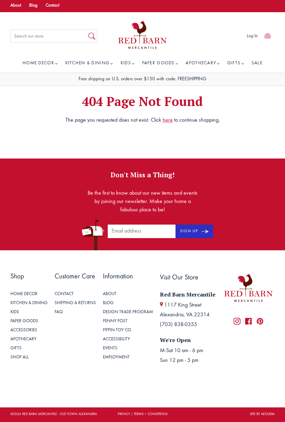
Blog (33, 5)
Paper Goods (158, 63)
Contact (52, 5)
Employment (116, 357)
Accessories (23, 330)
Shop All (19, 357)
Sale (257, 63)
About (15, 5)
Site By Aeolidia (262, 414)
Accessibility (116, 339)
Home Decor (38, 63)
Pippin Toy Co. (117, 330)
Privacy (124, 414)
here (168, 120)
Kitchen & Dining (87, 63)
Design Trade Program (128, 312)
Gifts (234, 63)
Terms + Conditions (151, 414)
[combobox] (49, 36)
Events (110, 348)
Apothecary (201, 63)
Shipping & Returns (75, 303)
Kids (126, 63)
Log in (252, 36)
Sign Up (190, 231)
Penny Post (115, 321)
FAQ (59, 312)
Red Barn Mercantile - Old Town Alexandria (59, 414)
